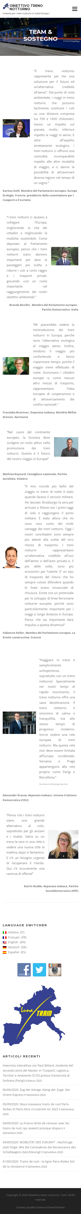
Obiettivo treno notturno (26, 7)
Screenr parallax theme (30, 1207)
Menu (74, 9)
